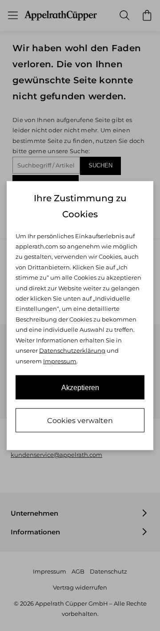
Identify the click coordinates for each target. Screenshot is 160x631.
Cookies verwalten (80, 420)
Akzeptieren (80, 387)
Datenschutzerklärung (72, 350)
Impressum (59, 360)
